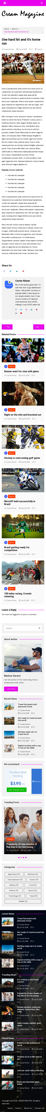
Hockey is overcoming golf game (22, 458)
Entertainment (15, 879)
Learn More (11, 689)
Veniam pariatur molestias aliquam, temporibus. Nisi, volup (29, 1009)
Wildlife (23, 901)
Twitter (10, 271)
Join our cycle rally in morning (30, 1070)
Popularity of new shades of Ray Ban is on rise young (21, 845)
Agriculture (14, 874)
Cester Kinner (9, 49)
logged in (16, 614)
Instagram (26, 309)
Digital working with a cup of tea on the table (29, 747)
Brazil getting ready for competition (17, 549)
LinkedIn (31, 309)
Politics (13, 890)
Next (38, 327)
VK (16, 313)
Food (32, 885)
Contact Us (39, 1108)
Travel (34, 896)
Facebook (4, 271)
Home (10, 1108)
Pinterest (23, 271)
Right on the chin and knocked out (22, 414)
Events (34, 879)
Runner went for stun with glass (21, 371)
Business (33, 874)
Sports (40, 49)
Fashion (10, 839)
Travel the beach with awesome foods (27, 705)
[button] (18, 857)
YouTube (21, 313)
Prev (8, 327)
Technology (14, 896)
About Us (28, 1108)
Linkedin (17, 271)
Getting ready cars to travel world (27, 733)
